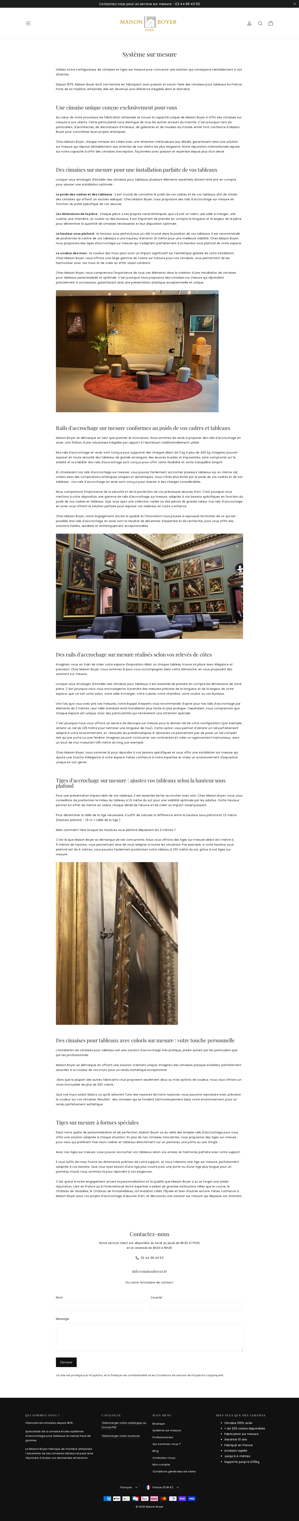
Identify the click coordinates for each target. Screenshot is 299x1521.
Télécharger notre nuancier (121, 1436)
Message (62, 1319)
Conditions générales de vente (174, 1471)
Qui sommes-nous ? (167, 1444)
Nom (59, 1297)
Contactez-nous (164, 1458)
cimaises (108, 70)
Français (126, 1487)
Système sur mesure (167, 1430)
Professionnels (163, 1437)
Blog (156, 1451)
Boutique (159, 1424)
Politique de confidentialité (129, 1375)
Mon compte (161, 1464)
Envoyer (66, 1362)
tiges (124, 70)
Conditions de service (171, 1375)
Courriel (156, 1297)
